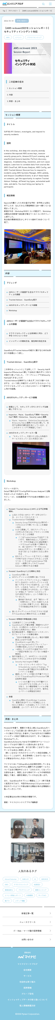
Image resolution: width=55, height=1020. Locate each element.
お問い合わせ (27, 939)
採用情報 (27, 987)
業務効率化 (9, 890)
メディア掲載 (20, 901)
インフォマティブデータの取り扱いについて (27, 999)
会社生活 (44, 879)
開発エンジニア (40, 890)
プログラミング (24, 890)
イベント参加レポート (13, 895)
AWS (8, 37)
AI (35, 879)
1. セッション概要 (14, 88)
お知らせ (25, 879)
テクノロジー (22, 21)
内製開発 (29, 895)
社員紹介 (37, 884)
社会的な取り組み (27, 981)
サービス (27, 975)
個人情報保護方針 (27, 1005)
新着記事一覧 (27, 913)
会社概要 (27, 969)
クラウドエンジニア (34, 37)
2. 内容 (10, 94)
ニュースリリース (27, 922)
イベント (18, 37)
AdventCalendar (11, 879)
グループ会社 (27, 993)
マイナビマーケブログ (27, 964)
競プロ (7, 901)
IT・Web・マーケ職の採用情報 (27, 930)
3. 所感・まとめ (13, 101)
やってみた (42, 895)
